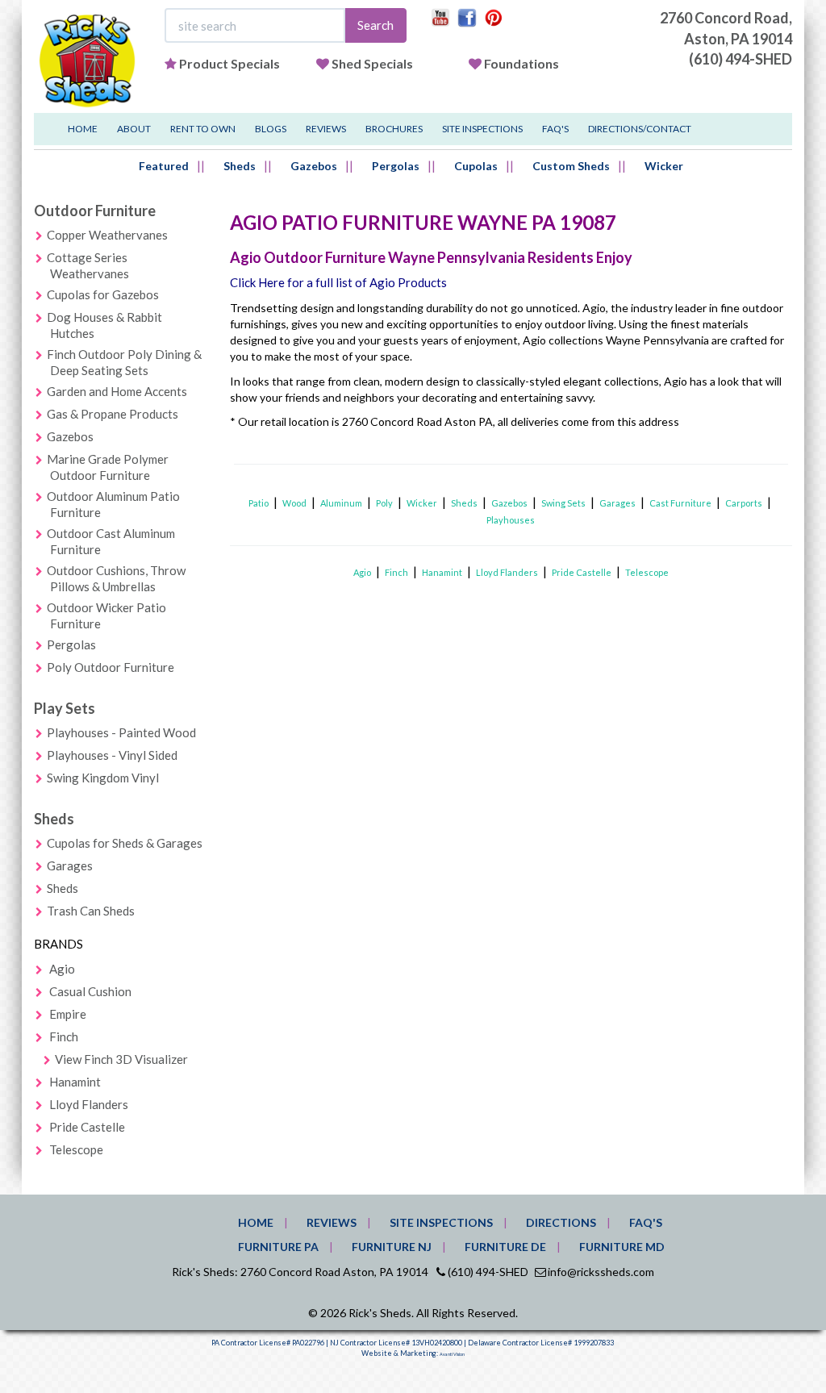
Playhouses (510, 520)
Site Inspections (482, 129)
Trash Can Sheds (91, 910)
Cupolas (476, 166)
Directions (561, 1222)
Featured (164, 166)
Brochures (394, 129)
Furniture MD (622, 1246)
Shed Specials (372, 63)
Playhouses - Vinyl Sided (112, 755)
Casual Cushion (90, 991)
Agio (62, 968)
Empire (67, 1014)
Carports (743, 503)
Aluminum (341, 503)
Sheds (239, 166)
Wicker (664, 166)
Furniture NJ (392, 1246)
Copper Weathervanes (107, 234)
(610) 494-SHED (740, 59)
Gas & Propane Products (112, 414)
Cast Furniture (680, 503)
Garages (70, 865)
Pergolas (395, 166)
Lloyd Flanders (88, 1104)
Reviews (326, 129)
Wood (294, 503)
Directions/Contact (639, 129)
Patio (258, 503)
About (134, 129)
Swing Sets (563, 503)
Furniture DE (505, 1246)
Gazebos (313, 166)
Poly (384, 503)
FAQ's (555, 129)
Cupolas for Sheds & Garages (124, 843)
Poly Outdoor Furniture (110, 667)
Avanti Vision (452, 1354)
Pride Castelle (87, 1127)
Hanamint (75, 1081)
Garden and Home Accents (117, 391)
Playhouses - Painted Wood (121, 732)
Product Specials (229, 63)
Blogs (270, 129)
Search (375, 25)
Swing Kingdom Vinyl (103, 777)
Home (83, 129)
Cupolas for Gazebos (103, 294)
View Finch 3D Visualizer (121, 1059)
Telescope (76, 1149)
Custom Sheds (571, 166)
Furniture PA (278, 1246)
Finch (63, 1036)
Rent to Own (203, 129)
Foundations (521, 63)
